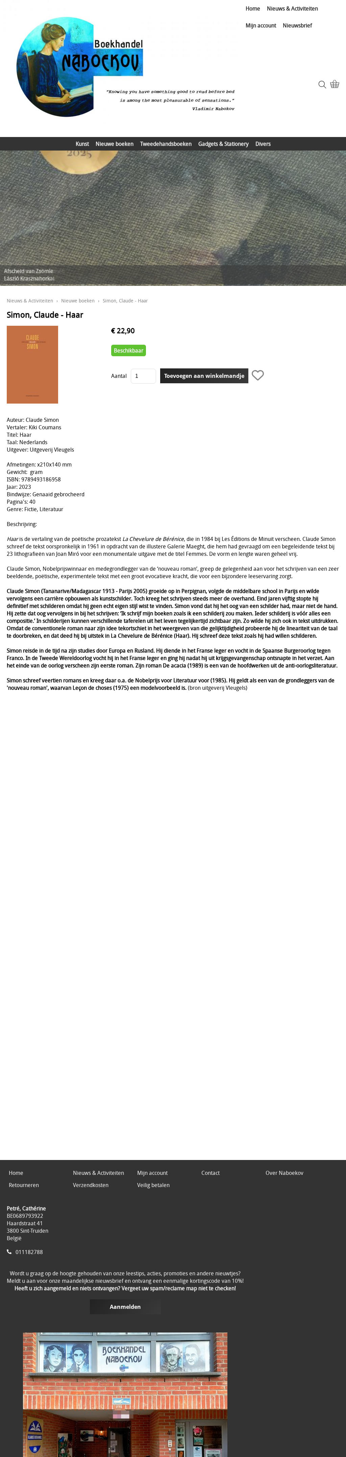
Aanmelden (125, 1307)
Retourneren (24, 1185)
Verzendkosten (90, 1185)
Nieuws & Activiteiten (292, 8)
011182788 (29, 1252)
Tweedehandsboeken (166, 143)
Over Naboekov (284, 1173)
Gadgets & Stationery (223, 143)
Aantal (119, 376)
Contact (210, 1173)
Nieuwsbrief (297, 25)
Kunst (82, 143)
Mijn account (261, 25)
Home (253, 8)
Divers (263, 143)
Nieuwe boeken (114, 143)
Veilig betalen (153, 1185)
